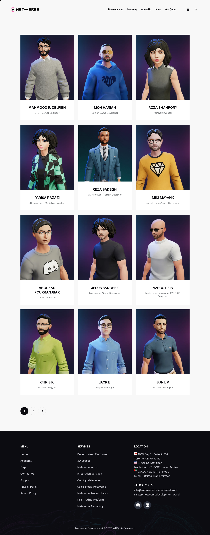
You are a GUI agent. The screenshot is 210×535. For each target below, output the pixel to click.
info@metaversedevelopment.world (156, 490)
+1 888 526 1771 (144, 485)
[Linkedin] (147, 505)
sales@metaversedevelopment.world (157, 494)
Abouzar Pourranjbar (47, 289)
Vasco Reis (163, 287)
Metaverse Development (89, 528)
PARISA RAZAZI (47, 197)
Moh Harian (105, 107)
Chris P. (47, 382)
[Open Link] (196, 9)
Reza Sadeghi (105, 189)
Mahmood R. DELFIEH (47, 107)
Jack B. (105, 382)
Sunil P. (163, 382)
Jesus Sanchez (105, 287)
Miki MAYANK (163, 197)
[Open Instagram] (188, 9)
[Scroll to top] (201, 512)
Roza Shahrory (163, 107)
